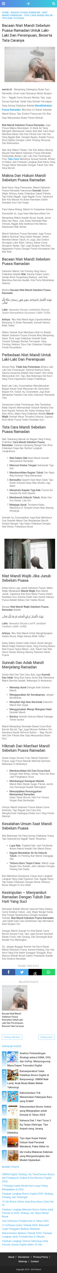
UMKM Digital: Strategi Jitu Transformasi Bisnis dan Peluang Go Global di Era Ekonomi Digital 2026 (28, 1178)
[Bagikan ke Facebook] (8, 972)
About (11, 1257)
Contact (35, 1261)
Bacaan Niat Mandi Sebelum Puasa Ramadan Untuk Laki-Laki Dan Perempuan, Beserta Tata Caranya (13, 1019)
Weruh (38, 1269)
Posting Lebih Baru (12, 1037)
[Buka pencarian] (53, 3)
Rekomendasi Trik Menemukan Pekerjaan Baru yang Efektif (36, 1097)
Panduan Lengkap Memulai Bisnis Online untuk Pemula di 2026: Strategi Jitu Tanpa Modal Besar (27, 1213)
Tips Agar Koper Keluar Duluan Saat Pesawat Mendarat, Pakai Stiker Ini (34, 1142)
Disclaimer (23, 1257)
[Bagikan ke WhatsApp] (48, 972)
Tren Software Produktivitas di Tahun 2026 (25, 1220)
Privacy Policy (40, 1257)
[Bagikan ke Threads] (35, 972)
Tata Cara (13, 159)
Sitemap (22, 1261)
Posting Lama (47, 1037)
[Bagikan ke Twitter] (21, 972)
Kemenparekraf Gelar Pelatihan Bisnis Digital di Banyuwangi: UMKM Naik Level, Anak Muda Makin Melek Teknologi (28, 1079)
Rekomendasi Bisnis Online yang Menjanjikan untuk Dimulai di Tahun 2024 (35, 1110)
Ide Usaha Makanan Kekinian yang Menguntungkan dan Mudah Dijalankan (36, 1156)
